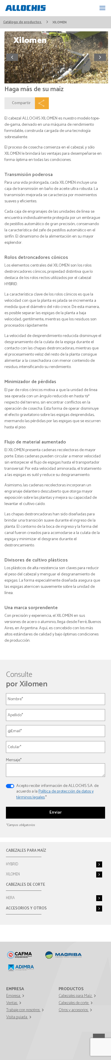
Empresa (13, 996)
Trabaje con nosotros (23, 1010)
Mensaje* (14, 760)
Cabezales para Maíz (76, 996)
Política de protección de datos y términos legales (55, 794)
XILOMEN (13, 874)
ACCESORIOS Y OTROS (26, 908)
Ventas (12, 1003)
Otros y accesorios (74, 1010)
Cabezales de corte (74, 1003)
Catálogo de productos (22, 22)
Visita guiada (17, 1017)
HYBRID (12, 864)
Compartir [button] (21, 103)
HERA (10, 898)
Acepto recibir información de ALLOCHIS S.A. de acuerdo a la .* (57, 792)
